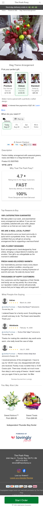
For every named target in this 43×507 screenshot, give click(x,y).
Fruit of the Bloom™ (24, 307)
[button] (38, 502)
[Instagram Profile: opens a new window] (19, 470)
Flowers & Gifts (12, 10)
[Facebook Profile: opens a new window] (24, 470)
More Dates (36, 126)
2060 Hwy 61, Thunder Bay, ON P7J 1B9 (21, 458)
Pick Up (20, 119)
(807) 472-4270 (21, 460)
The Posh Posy (22, 2)
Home (4, 10)
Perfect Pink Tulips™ (25, 332)
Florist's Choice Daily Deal (27, 354)
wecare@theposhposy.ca (21, 463)
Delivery (7, 120)
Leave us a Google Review (21, 478)
